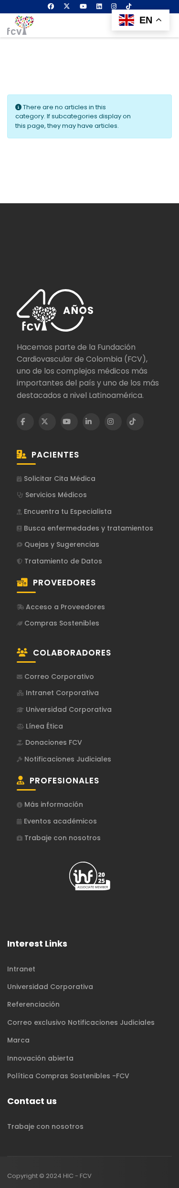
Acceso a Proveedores (64, 607)
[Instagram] (113, 6)
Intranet (21, 969)
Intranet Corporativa (61, 693)
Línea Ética (43, 726)
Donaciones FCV (52, 742)
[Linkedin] (99, 6)
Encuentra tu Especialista (67, 511)
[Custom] (128, 6)
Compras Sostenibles (60, 623)
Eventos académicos (59, 821)
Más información (52, 804)
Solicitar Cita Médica (58, 478)
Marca (18, 1040)
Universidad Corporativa (68, 709)
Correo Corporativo (58, 676)
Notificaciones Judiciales (66, 759)
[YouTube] (69, 421)
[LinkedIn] (91, 421)
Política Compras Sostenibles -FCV (68, 1076)
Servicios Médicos (55, 495)
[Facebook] (51, 6)
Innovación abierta (40, 1058)
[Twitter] (66, 6)
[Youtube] (83, 6)
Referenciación (33, 1004)
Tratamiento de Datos (62, 561)
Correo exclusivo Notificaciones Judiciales (81, 1022)
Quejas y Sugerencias (60, 544)
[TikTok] (135, 421)
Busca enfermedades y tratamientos (87, 528)
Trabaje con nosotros (61, 838)
